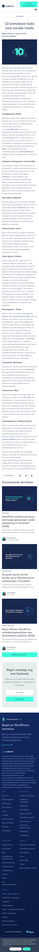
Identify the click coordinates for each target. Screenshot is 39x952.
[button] (20, 475)
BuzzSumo (30, 369)
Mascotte (5, 827)
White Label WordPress (11, 894)
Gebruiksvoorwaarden (27, 845)
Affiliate (5, 917)
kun (34, 272)
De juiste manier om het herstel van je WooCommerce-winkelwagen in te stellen (18, 578)
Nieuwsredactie (7, 799)
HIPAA (4, 878)
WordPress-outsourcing (10, 898)
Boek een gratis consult (28, 868)
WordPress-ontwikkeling (24, 800)
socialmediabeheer (25, 151)
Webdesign (24, 806)
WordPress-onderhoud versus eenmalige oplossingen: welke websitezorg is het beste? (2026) (18, 521)
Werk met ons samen (10, 925)
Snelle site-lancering (27, 796)
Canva (18, 235)
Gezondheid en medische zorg (7, 857)
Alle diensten (24, 835)
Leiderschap (6, 803)
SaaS (4, 852)
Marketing (19, 16)
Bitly (29, 397)
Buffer (4, 149)
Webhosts (6, 902)
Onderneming (7, 845)
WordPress (5, 513)
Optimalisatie (24, 810)
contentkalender (12, 129)
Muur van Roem (7, 823)
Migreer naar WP (26, 814)
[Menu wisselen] (36, 9)
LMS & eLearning (8, 863)
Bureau (4, 626)
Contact (22, 864)
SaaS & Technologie (9, 913)
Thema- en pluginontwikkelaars (13, 909)
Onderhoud (24, 831)
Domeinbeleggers (8, 921)
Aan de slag (24, 860)
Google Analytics (9, 439)
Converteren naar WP (27, 817)
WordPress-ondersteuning (25, 826)
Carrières (5, 815)
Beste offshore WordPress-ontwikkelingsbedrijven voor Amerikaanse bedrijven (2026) (18, 632)
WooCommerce (7, 571)
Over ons (5, 796)
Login (22, 856)
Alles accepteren (15, 949)
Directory (5, 874)
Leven (4, 811)
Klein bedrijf (6, 849)
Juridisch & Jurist (8, 866)
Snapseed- (21, 207)
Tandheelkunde (7, 870)
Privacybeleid (24, 852)
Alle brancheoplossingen (9, 883)
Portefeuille (6, 831)
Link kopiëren (8, 475)
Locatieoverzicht (8, 819)
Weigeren (27, 949)
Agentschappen (7, 905)
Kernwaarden (7, 807)
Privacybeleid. (6, 946)
